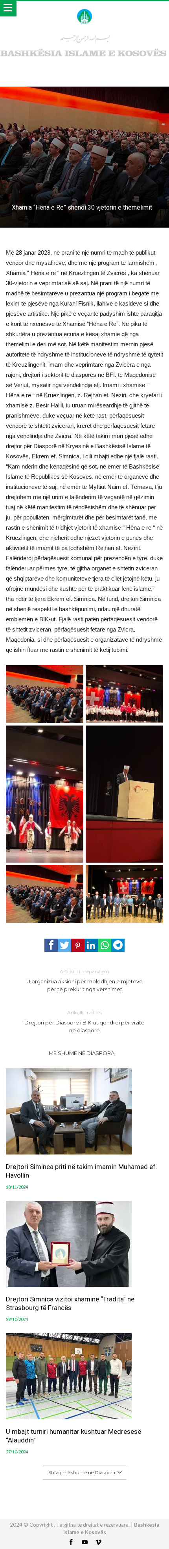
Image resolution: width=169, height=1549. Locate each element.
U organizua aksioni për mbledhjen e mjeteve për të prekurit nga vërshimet (84, 980)
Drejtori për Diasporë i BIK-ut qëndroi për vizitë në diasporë (84, 1021)
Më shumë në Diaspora (81, 1053)
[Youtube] (84, 1542)
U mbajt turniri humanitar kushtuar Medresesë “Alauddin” (73, 1436)
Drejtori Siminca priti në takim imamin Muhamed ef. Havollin (81, 1171)
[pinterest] (77, 945)
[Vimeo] (98, 1542)
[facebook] (51, 945)
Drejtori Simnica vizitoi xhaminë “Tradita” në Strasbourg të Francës (70, 1303)
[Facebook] (70, 1542)
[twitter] (64, 945)
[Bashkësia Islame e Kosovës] (84, 8)
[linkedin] (91, 945)
